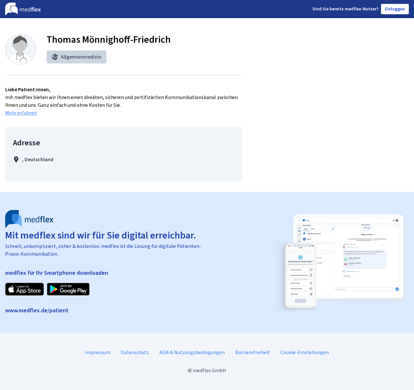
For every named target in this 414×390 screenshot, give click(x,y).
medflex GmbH (209, 370)
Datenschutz (135, 352)
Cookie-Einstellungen (304, 352)
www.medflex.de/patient (37, 310)
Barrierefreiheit (252, 352)
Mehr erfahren (21, 112)
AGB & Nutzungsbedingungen (192, 352)
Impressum (97, 352)
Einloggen (395, 9)
